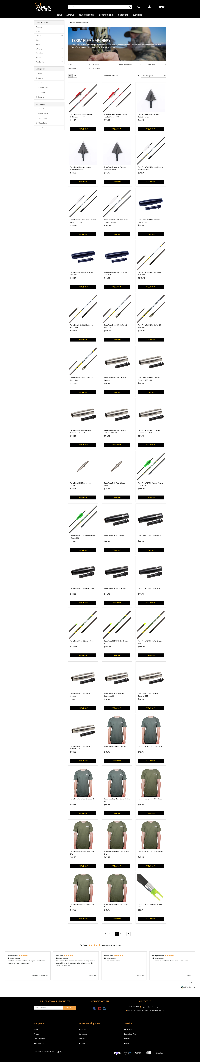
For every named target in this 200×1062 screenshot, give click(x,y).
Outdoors (123, 15)
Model (38, 58)
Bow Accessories (86, 15)
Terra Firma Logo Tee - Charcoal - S (82, 799)
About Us (41, 109)
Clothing (137, 15)
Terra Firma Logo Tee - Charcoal (115, 746)
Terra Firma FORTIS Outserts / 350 (116, 588)
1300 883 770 (133, 1007)
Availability (40, 62)
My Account (128, 1029)
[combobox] (98, 7)
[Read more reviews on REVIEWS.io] (188, 987)
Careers (81, 1039)
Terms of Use (42, 118)
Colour (38, 36)
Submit (69, 1008)
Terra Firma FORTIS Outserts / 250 (150, 536)
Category (39, 27)
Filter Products (42, 23)
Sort (137, 76)
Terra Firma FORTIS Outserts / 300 (82, 588)
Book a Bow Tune (130, 1034)
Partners (82, 1043)
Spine (38, 44)
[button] (28, 965)
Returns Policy (43, 113)
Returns (127, 1039)
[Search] (130, 7)
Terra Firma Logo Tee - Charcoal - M (150, 746)
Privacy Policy (42, 123)
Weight (39, 49)
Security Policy (43, 128)
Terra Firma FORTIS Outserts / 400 (150, 588)
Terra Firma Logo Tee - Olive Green (150, 799)
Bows (59, 15)
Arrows (70, 15)
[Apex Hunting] (43, 7)
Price (38, 31)
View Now (83, 129)
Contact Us (83, 1034)
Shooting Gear (106, 15)
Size (37, 40)
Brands (126, 1043)
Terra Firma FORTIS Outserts (114, 536)
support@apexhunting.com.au (152, 1007)
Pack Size (39, 53)
